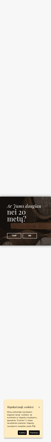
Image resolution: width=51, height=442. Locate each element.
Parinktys (34, 432)
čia (33, 426)
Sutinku (22, 432)
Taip (14, 235)
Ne (29, 235)
